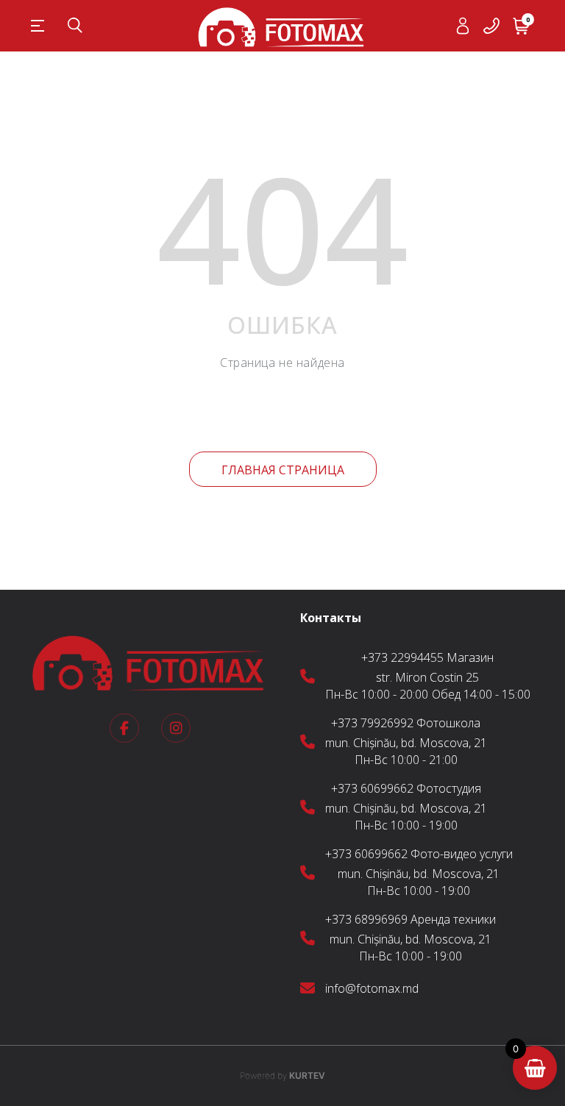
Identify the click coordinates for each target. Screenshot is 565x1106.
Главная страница (282, 470)
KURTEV (282, 1075)
